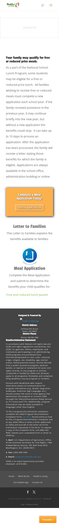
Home (11, 476)
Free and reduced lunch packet (27, 295)
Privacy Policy (32, 504)
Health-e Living (40, 476)
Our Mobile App (21, 482)
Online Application (29, 207)
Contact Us (37, 482)
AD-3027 (27, 417)
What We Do (24, 476)
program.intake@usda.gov (28, 457)
